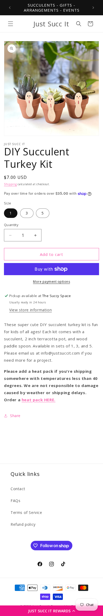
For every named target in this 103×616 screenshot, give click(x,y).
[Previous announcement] (10, 7)
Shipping (10, 184)
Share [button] (15, 415)
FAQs (15, 500)
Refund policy (23, 524)
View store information (30, 309)
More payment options (51, 281)
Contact (18, 488)
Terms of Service (26, 512)
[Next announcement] (93, 7)
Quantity (11, 224)
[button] (51, 610)
